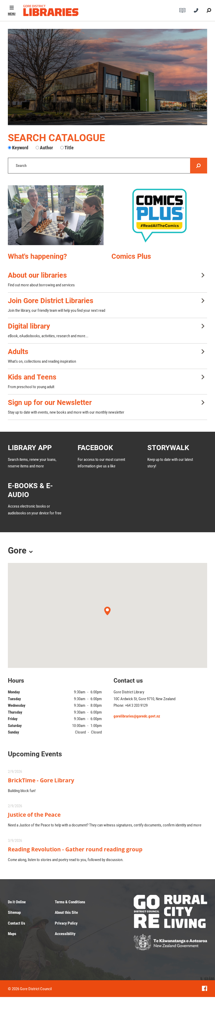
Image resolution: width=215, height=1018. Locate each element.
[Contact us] (196, 10)
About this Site (66, 912)
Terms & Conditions (70, 902)
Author (46, 147)
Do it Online (17, 902)
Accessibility (65, 933)
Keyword (20, 147)
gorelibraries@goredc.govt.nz (137, 716)
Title (69, 147)
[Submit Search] (209, 11)
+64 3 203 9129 (136, 705)
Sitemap (14, 912)
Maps (12, 933)
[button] (11, 10)
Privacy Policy (66, 923)
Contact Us (16, 923)
